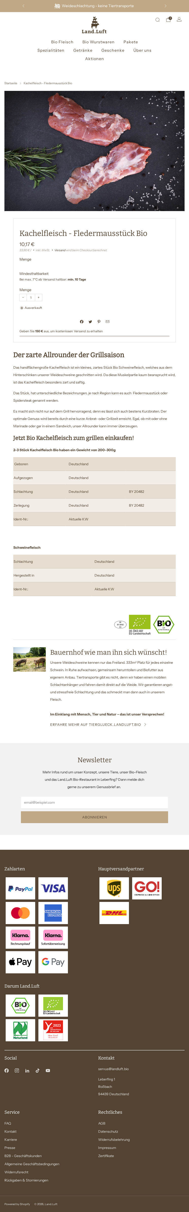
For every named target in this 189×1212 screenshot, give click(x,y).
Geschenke (113, 50)
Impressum (107, 1148)
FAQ (7, 1123)
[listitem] (94, 6)
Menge (25, 289)
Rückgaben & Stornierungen (26, 1180)
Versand (59, 250)
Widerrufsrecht (16, 1172)
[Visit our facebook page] (6, 1070)
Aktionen (94, 58)
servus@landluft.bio (113, 1069)
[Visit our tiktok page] (37, 1070)
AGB (101, 1123)
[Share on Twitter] (90, 321)
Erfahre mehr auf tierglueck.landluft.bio (95, 724)
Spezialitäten (50, 50)
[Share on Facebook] (81, 321)
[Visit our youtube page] (48, 1070)
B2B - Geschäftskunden (23, 1156)
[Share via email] (107, 321)
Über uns (142, 50)
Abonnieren (94, 817)
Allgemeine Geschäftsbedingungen (31, 1164)
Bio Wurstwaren (98, 41)
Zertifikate (106, 1156)
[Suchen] (157, 19)
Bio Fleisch (62, 41)
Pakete (131, 41)
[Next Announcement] (165, 6)
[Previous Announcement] (23, 6)
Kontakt (10, 1131)
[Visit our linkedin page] (27, 1070)
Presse (9, 1148)
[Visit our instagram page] (17, 1070)
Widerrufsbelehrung (114, 1139)
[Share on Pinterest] (98, 321)
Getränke (83, 50)
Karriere (10, 1139)
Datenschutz (108, 1131)
